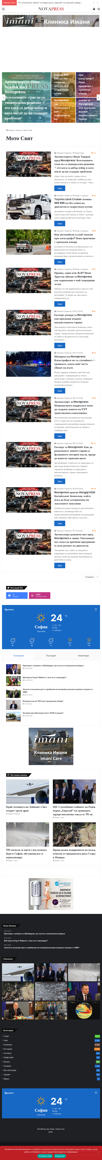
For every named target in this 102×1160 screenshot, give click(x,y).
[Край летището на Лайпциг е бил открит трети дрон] (27, 791)
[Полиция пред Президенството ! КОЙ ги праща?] (13, 717)
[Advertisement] (51, 52)
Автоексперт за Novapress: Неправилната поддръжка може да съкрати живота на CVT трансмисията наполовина (73, 407)
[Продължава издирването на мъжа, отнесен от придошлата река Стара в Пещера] (74, 834)
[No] (98, 1153)
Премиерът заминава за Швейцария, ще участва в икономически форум (53, 665)
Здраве (7, 1074)
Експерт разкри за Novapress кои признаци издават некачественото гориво (88, 108)
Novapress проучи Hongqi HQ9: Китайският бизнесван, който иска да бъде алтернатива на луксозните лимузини (74, 497)
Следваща (89, 577)
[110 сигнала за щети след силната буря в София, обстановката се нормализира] (27, 834)
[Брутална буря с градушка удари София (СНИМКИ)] (51, 991)
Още (60, 188)
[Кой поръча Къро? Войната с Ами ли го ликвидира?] (13, 681)
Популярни (18, 655)
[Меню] (3, 10)
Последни (51, 655)
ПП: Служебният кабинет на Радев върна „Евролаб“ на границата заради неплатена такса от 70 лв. (74, 810)
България (8, 1049)
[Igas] (51, 21)
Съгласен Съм (45, 1156)
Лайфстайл (8, 1057)
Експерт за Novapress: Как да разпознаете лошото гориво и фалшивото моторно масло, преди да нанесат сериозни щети (74, 452)
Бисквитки (60, 1156)
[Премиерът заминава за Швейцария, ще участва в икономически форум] (13, 669)
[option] (51, 97)
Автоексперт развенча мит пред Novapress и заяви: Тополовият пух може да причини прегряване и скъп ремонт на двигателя (74, 540)
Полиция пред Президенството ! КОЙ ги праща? (43, 713)
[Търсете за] (98, 10)
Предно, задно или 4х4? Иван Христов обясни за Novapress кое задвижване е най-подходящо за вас (74, 278)
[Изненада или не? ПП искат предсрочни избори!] (13, 705)
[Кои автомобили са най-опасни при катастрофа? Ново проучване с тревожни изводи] (28, 242)
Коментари (83, 655)
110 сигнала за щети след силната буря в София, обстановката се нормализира (26, 853)
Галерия (7, 1066)
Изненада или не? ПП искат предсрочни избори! (43, 701)
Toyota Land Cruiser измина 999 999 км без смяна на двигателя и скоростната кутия (62, 80)
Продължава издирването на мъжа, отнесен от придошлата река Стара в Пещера (74, 853)
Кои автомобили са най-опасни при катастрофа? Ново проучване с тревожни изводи (87, 78)
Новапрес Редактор (64, 153)
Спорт (6, 1036)
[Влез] (94, 10)
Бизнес (19, 130)
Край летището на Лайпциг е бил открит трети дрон (26, 808)
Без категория (10, 1070)
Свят (6, 1040)
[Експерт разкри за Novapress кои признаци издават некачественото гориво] (88, 110)
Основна (7, 1053)
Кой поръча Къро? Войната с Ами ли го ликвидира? (44, 677)
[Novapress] (51, 8)
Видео (6, 1079)
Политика (8, 1045)
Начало (11, 130)
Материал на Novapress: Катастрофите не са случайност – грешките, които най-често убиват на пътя (74, 362)
